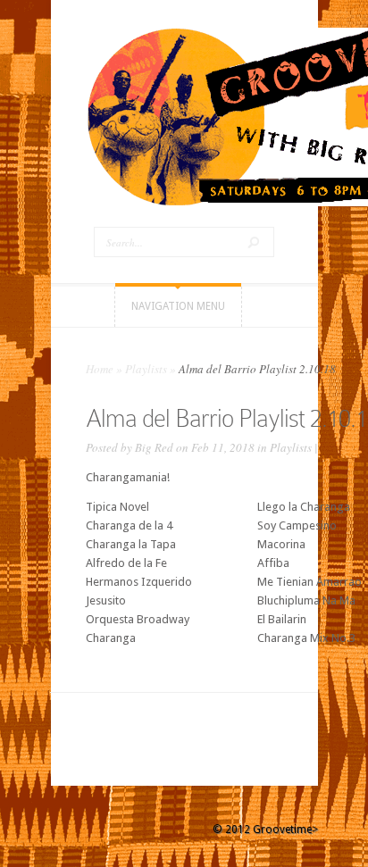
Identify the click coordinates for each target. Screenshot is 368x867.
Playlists (146, 369)
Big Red (154, 447)
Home (99, 369)
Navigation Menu (178, 306)
